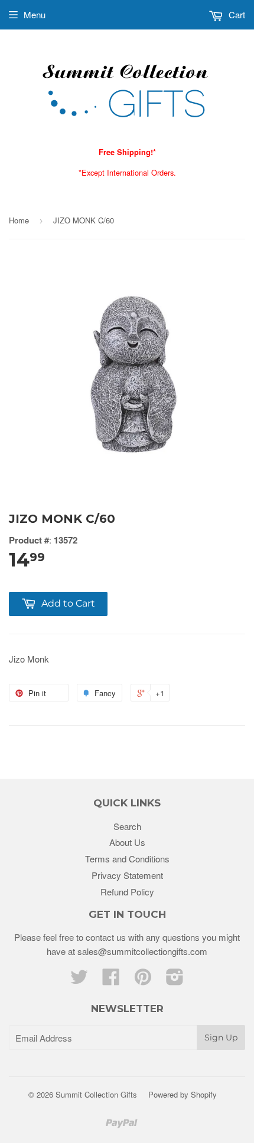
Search (127, 826)
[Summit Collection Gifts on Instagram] (175, 980)
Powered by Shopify (182, 1094)
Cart (235, 14)
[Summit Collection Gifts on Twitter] (79, 980)
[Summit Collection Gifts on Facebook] (111, 980)
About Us (127, 842)
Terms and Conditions (127, 858)
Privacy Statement (127, 875)
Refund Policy (127, 891)
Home (19, 220)
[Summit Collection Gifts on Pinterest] (143, 980)
